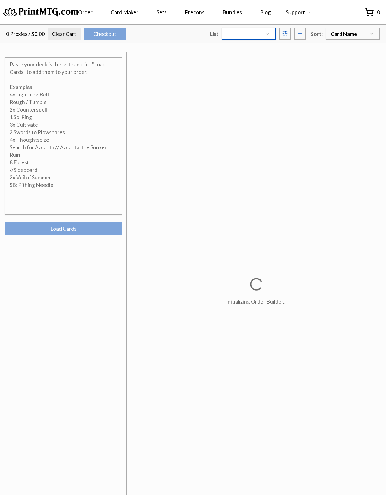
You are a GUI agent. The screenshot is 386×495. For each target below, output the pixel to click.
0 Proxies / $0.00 (25, 34)
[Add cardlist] (300, 34)
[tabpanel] (63, 146)
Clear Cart (64, 34)
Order (85, 12)
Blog (265, 12)
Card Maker (124, 12)
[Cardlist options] (285, 34)
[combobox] (249, 34)
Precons (194, 12)
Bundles (232, 12)
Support (295, 12)
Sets (162, 12)
